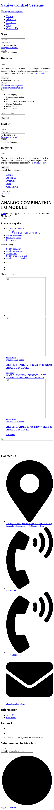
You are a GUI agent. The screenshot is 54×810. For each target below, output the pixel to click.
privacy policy (39, 73)
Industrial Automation (15, 228)
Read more (10, 373)
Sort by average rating (15, 251)
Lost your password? (9, 48)
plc (13, 231)
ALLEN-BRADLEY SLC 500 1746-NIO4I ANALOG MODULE (29, 366)
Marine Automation (14, 235)
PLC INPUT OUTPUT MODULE (26, 233)
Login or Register (8, 808)
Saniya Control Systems (22, 5)
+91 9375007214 (8, 194)
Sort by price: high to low (16, 258)
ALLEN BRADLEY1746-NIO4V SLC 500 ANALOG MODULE (29, 428)
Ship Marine (11, 240)
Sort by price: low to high (16, 256)
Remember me (10, 45)
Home (3, 214)
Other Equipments (13, 238)
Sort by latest (11, 253)
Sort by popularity (13, 249)
